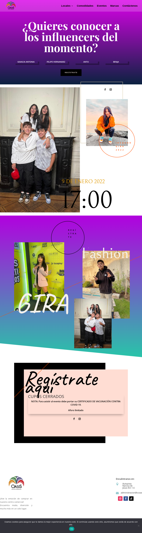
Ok (71, 529)
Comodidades (85, 6)
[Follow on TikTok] (131, 498)
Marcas (114, 6)
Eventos (102, 6)
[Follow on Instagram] (110, 89)
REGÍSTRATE (71, 72)
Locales (65, 6)
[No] (138, 525)
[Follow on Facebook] (105, 89)
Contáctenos (130, 6)
